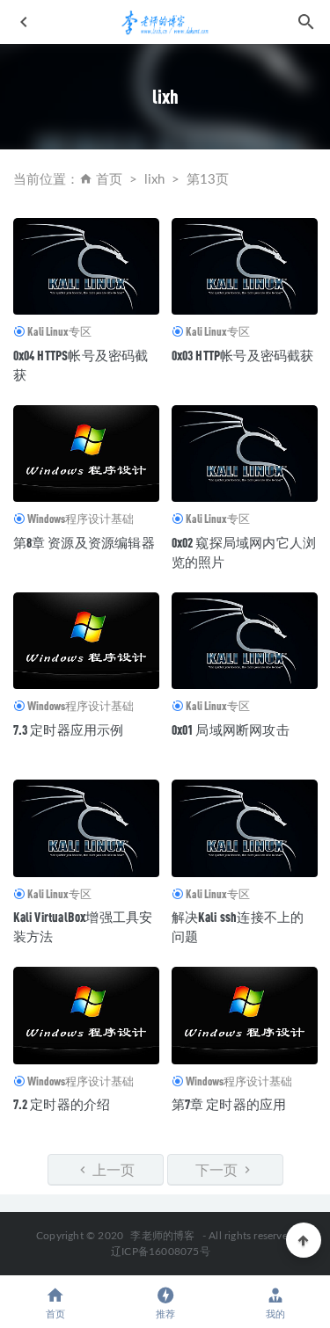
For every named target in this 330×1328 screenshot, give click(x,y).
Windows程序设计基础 (80, 519)
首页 (109, 179)
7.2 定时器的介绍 (62, 1104)
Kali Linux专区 (59, 331)
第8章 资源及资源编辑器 (84, 542)
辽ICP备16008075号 (160, 1251)
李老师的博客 (162, 1235)
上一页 (112, 1169)
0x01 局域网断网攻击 (231, 729)
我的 (275, 1314)
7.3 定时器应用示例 (68, 729)
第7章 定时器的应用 (229, 1104)
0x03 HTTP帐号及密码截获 (243, 355)
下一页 (217, 1169)
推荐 (165, 1314)
